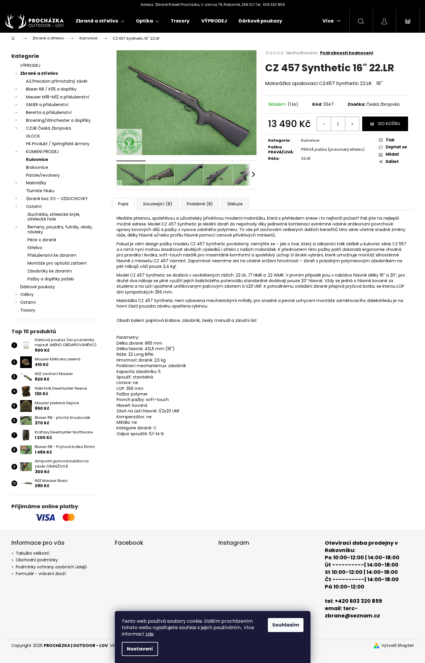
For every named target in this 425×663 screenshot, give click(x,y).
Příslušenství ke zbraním (52, 255)
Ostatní (33, 206)
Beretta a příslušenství (49, 112)
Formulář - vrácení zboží (41, 574)
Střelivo (34, 248)
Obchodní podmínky (37, 560)
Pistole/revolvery (43, 175)
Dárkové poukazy (37, 287)
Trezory (27, 310)
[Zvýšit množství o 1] (352, 124)
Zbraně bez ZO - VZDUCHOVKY (57, 199)
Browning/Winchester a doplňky (58, 120)
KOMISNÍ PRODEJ (42, 152)
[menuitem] (100, 21)
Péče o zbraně (41, 240)
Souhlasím (285, 625)
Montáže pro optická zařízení (56, 263)
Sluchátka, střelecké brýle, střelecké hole (53, 216)
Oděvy (27, 294)
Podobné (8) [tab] (200, 204)
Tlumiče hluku (40, 191)
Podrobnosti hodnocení (346, 53)
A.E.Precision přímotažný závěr (57, 81)
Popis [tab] (123, 204)
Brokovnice (37, 167)
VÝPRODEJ (30, 65)
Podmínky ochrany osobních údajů (51, 567)
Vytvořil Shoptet (397, 645)
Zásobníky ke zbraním (49, 271)
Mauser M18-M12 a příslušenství (57, 97)
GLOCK (33, 136)
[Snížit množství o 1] (324, 124)
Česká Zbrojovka (383, 104)
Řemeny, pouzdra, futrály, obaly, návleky (60, 229)
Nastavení (140, 648)
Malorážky (36, 183)
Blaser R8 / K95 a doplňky (51, 89)
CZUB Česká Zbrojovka (48, 128)
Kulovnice (37, 159)
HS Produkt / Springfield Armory (57, 144)
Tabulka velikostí (32, 553)
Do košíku (389, 123)
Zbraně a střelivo (39, 73)
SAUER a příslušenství (47, 104)
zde (149, 634)
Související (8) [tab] (157, 204)
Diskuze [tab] (235, 204)
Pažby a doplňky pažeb (50, 279)
